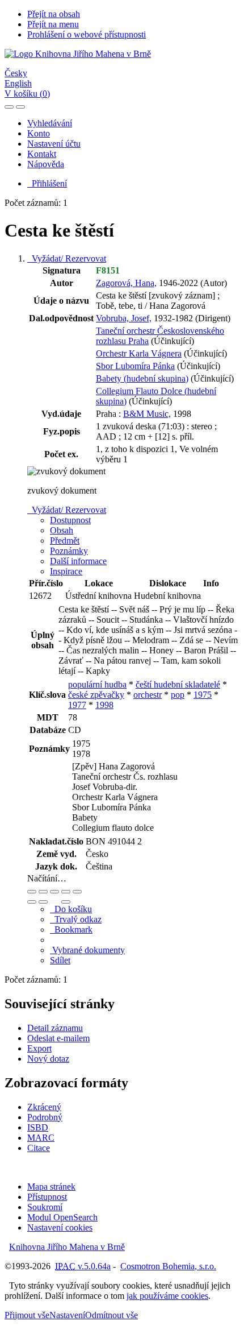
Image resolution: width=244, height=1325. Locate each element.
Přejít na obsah (53, 14)
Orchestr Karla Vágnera (139, 353)
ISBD (37, 1127)
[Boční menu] (9, 107)
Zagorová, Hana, (126, 283)
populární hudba (97, 684)
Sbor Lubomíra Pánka (135, 366)
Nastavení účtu (54, 143)
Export (39, 1048)
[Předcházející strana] (54, 902)
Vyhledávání (49, 123)
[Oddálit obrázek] (43, 891)
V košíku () (27, 93)
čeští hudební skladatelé (178, 684)
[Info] (77, 891)
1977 (77, 705)
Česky (16, 73)
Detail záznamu (55, 1028)
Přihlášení (47, 183)
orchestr (147, 694)
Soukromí (44, 1207)
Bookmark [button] (71, 929)
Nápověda (45, 164)
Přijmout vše (27, 1315)
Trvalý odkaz (76, 919)
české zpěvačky (96, 694)
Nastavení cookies (59, 1227)
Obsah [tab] (61, 530)
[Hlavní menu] (20, 107)
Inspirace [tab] (66, 571)
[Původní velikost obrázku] (54, 891)
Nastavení (67, 1315)
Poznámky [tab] (69, 551)
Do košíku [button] (71, 909)
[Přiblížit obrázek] (31, 891)
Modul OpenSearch (62, 1217)
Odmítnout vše (111, 1315)
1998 (104, 705)
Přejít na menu (53, 24)
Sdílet (60, 960)
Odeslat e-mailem (58, 1038)
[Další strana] (65, 902)
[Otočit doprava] (43, 902)
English (18, 83)
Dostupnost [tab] (70, 520)
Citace (38, 1148)
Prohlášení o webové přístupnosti (86, 34)
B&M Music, (147, 414)
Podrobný (44, 1117)
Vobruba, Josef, (124, 318)
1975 (202, 694)
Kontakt (41, 154)
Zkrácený (44, 1107)
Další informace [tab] (78, 561)
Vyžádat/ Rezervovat (66, 258)
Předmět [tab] (64, 540)
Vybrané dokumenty (87, 950)
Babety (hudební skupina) (142, 378)
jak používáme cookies (167, 1296)
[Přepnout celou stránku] (65, 891)
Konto (38, 133)
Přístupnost (47, 1197)
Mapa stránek (51, 1186)
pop (177, 694)
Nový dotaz (48, 1058)
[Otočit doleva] (31, 902)
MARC (40, 1137)
